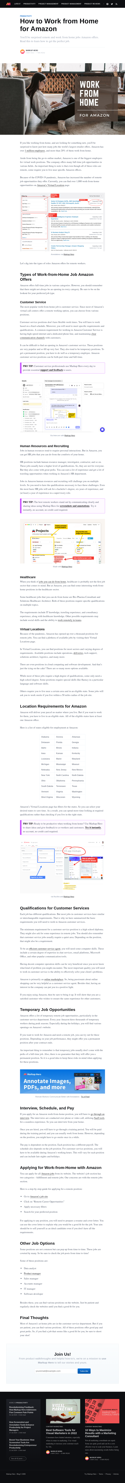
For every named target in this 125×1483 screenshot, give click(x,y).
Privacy (108, 1474)
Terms (101, 1474)
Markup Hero (32, 50)
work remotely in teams (69, 620)
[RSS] (116, 4)
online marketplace (53, 979)
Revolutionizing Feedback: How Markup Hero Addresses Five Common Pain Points (22, 1409)
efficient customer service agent (44, 948)
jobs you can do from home (52, 581)
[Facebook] (107, 4)
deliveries (78, 653)
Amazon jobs (47, 1173)
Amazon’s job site (39, 1196)
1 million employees (35, 150)
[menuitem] (17, 4)
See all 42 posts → (18, 1459)
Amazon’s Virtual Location (50, 185)
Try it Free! (85, 1097)
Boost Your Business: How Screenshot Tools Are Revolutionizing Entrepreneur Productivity (23, 1444)
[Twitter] (112, 4)
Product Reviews (92, 4)
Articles (116, 1474)
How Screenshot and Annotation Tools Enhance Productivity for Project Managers (21, 1426)
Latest (17, 4)
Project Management (48, 4)
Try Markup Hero (90, 1474)
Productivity (29, 4)
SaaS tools (99, 1118)
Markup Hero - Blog (13, 1474)
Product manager (32, 1273)
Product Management (71, 4)
